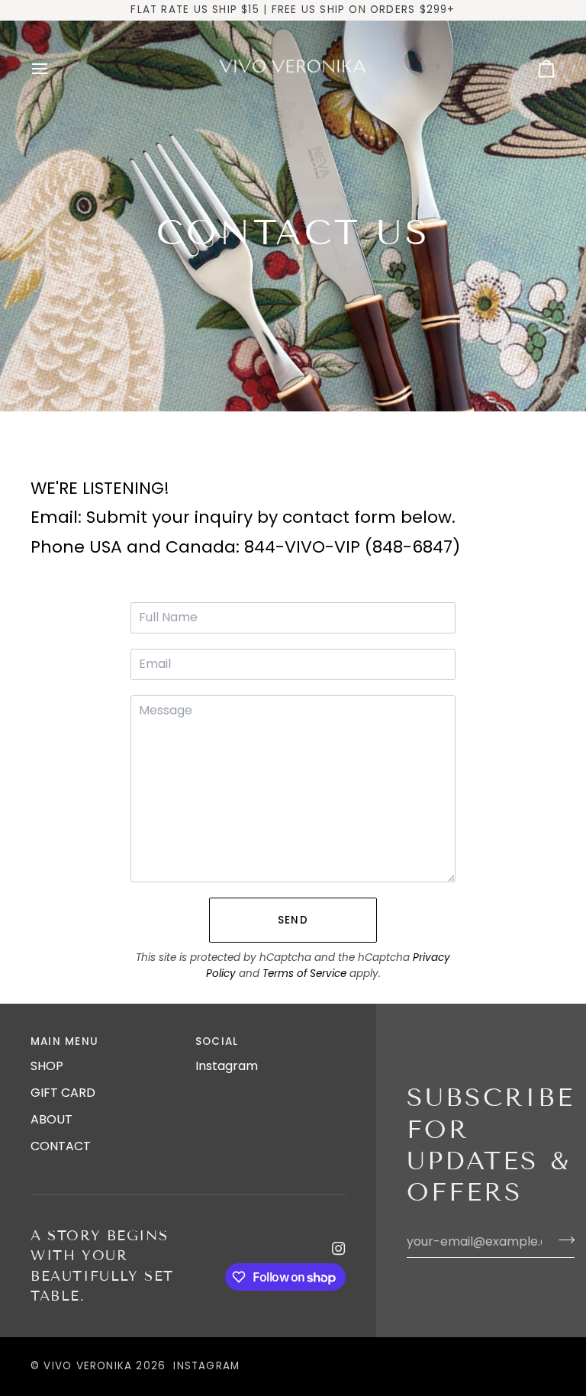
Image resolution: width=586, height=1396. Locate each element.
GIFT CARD (63, 1092)
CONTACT (61, 1146)
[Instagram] (339, 1249)
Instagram (226, 1066)
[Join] (562, 1239)
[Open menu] (53, 69)
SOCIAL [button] (216, 1041)
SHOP (47, 1066)
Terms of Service (304, 973)
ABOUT (51, 1119)
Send (293, 920)
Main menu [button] (64, 1041)
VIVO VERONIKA (87, 1366)
